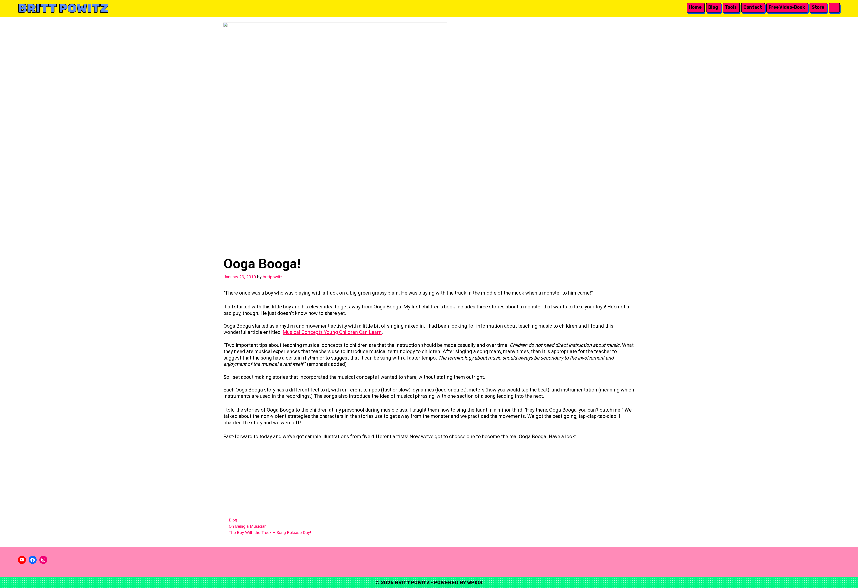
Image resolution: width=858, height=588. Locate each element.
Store (818, 7)
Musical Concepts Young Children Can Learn (332, 332)
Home (695, 7)
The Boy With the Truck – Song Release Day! (270, 532)
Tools (731, 7)
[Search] (834, 7)
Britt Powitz (63, 8)
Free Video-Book (787, 7)
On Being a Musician (248, 526)
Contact (752, 7)
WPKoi (474, 583)
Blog (713, 7)
